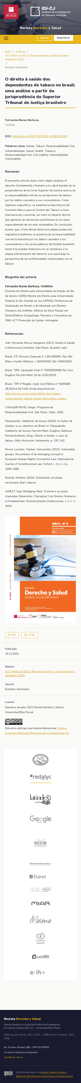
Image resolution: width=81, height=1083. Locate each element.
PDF (13, 635)
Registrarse (63, 37)
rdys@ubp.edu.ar (13, 1057)
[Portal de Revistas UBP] (11, 12)
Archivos (21, 52)
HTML (31, 635)
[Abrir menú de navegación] (6, 38)
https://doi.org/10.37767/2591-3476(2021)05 (39, 136)
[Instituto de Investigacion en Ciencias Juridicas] (52, 12)
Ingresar (44, 37)
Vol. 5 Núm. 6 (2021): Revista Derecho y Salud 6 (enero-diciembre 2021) (37, 57)
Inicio (8, 52)
